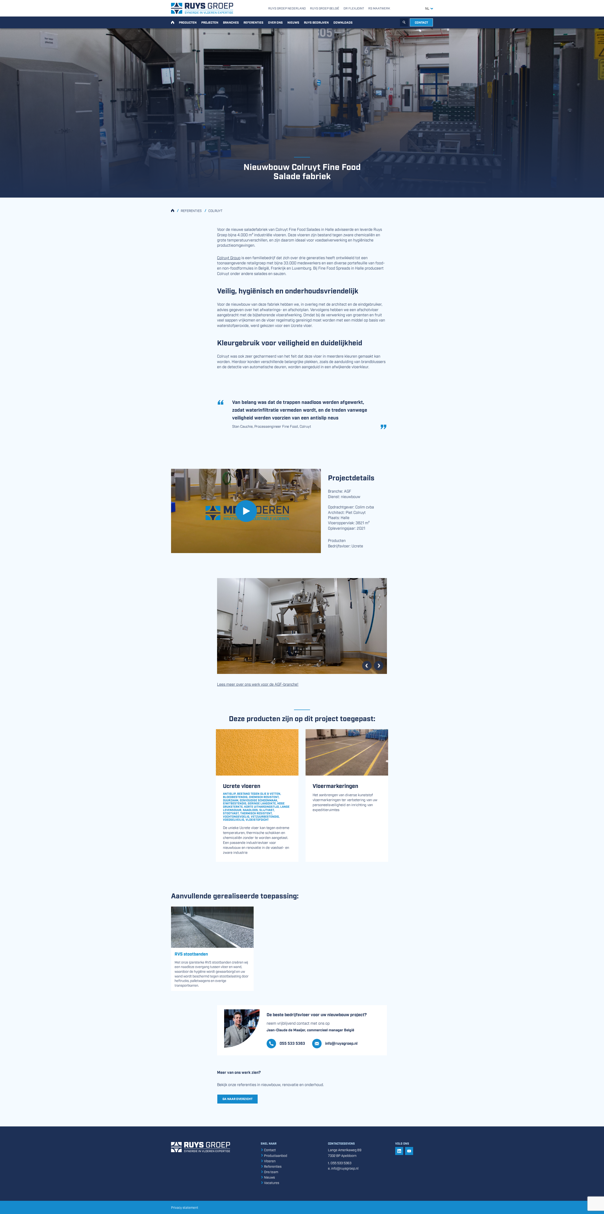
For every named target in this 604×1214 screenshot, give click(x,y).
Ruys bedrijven (316, 22)
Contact (269, 1150)
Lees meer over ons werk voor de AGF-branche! (257, 684)
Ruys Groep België (324, 8)
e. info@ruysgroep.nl (343, 1168)
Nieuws (293, 22)
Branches (231, 22)
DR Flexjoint (354, 8)
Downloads (342, 22)
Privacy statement (184, 1207)
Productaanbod (275, 1155)
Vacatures (271, 1182)
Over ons (275, 22)
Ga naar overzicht (237, 1098)
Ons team (270, 1172)
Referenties (253, 22)
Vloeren (269, 1161)
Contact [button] (421, 22)
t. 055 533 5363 (339, 1163)
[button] (334, 1043)
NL (427, 8)
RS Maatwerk (379, 8)
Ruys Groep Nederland (287, 8)
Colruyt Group (228, 257)
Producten (188, 22)
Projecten (209, 22)
